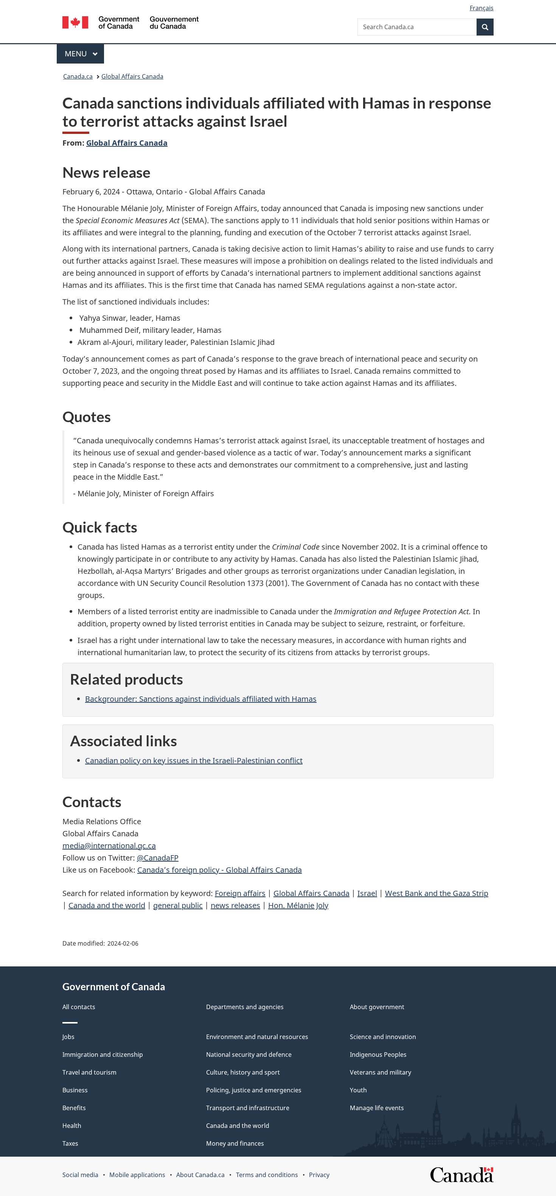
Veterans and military (380, 1072)
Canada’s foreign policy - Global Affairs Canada (219, 870)
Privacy (319, 1175)
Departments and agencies (245, 1007)
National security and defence (249, 1054)
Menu (77, 53)
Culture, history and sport (243, 1072)
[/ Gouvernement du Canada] (130, 23)
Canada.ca (78, 76)
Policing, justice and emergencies (253, 1090)
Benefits (74, 1108)
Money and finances (235, 1143)
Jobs (68, 1037)
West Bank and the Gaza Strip (436, 893)
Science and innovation (383, 1037)
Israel (367, 893)
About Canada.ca (200, 1175)
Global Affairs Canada (132, 76)
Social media (80, 1175)
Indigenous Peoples (378, 1054)
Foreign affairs (240, 893)
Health (71, 1125)
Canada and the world (106, 905)
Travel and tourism (89, 1072)
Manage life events (377, 1108)
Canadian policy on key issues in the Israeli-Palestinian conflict (194, 760)
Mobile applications (137, 1175)
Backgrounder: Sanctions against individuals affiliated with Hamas (201, 699)
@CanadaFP (158, 858)
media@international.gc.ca (109, 845)
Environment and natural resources (257, 1037)
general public (178, 905)
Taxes (70, 1143)
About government (377, 1007)
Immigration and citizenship (102, 1054)
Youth (358, 1090)
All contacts (78, 1007)
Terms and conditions (267, 1175)
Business (75, 1090)
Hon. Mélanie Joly (298, 905)
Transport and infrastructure (247, 1108)
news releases (235, 905)
